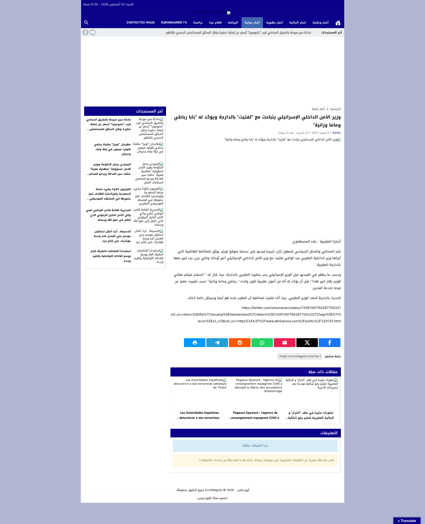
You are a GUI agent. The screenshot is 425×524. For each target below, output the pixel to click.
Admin (336, 133)
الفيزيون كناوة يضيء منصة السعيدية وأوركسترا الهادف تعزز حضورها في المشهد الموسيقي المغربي (109, 196)
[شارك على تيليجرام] (217, 342)
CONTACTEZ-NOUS (140, 22)
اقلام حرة (215, 22)
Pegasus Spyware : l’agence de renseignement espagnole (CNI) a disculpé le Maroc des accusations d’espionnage (255, 420)
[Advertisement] (212, 70)
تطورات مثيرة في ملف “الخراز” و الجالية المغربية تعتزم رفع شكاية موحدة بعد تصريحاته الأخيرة (311, 418)
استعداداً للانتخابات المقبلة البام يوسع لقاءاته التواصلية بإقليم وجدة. (111, 256)
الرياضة (233, 22)
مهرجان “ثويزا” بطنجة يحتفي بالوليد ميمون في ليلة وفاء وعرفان (112, 149)
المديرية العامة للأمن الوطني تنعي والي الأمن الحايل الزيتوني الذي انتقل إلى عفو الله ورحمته (108, 215)
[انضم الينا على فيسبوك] (85, 32)
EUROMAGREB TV (174, 22)
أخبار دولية (252, 22)
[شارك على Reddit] (239, 342)
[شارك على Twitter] (307, 342)
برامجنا (198, 22)
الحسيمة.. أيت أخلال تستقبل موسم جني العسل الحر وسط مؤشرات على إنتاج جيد (112, 236)
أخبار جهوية (274, 22)
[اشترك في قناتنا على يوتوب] (92, 32)
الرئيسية (338, 22)
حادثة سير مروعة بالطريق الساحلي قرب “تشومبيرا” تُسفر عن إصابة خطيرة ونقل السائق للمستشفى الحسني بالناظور (238, 32)
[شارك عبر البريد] (284, 342)
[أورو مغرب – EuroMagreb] (212, 13)
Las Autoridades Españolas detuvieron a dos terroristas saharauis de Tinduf (199, 418)
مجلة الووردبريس (207, 498)
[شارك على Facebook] (329, 342)
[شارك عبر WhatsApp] (262, 342)
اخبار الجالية (297, 22)
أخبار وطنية (321, 22)
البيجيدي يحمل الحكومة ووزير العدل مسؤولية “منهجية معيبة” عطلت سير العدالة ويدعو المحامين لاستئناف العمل (109, 171)
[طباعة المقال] (195, 342)
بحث (86, 22)
